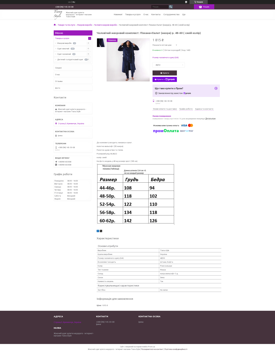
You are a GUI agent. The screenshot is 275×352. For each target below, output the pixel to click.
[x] (101, 231)
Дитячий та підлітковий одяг (70, 59)
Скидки (58, 68)
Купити (166, 73)
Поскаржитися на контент (152, 349)
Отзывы (59, 81)
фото (57, 88)
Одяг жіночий (63, 49)
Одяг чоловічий (64, 54)
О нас (146, 14)
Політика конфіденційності (176, 349)
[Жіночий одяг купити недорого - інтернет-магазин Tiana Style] (58, 14)
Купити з (161, 79)
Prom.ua (151, 347)
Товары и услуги (133, 14)
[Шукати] (171, 6)
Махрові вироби (84, 25)
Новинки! (118, 14)
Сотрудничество (171, 14)
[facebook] (98, 231)
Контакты (156, 14)
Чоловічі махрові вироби (105, 25)
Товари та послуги (66, 25)
